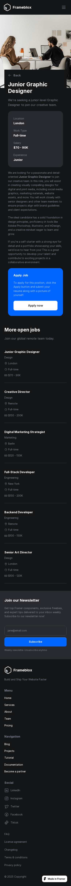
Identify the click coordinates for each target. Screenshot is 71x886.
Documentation (13, 764)
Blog (7, 744)
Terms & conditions (15, 857)
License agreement (15, 841)
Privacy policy (12, 865)
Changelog (10, 849)
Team (7, 718)
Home (7, 697)
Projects (9, 750)
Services (9, 704)
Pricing (8, 725)
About (8, 711)
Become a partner (15, 771)
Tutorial (9, 757)
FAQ (6, 834)
